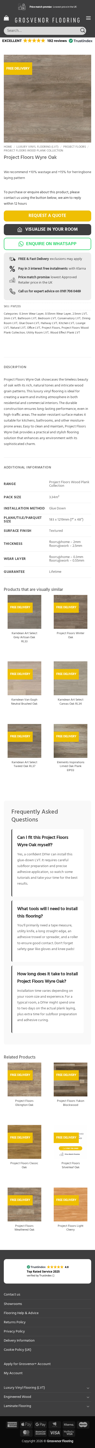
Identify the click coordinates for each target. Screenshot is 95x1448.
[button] (6, 17)
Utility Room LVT (37, 332)
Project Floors (74, 146)
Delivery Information (19, 1341)
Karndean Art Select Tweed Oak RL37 (24, 765)
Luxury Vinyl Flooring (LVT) (37, 146)
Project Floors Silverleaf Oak (71, 1166)
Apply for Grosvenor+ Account (27, 1364)
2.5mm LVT (79, 314)
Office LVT (33, 328)
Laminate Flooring (17, 1406)
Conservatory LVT (69, 318)
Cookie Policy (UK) (17, 1350)
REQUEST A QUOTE (47, 215)
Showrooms (13, 1304)
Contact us (12, 1295)
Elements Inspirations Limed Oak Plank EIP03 (70, 767)
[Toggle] (88, 1388)
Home (8, 146)
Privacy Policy (14, 1331)
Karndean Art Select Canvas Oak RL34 (70, 702)
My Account (13, 1373)
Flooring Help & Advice (21, 1313)
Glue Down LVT (29, 323)
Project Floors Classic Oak (24, 1166)
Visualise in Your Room (51, 229)
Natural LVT (18, 328)
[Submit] (82, 31)
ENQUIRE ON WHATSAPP (51, 244)
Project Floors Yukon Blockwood (70, 1103)
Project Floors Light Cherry (70, 1228)
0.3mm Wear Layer (31, 314)
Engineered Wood (17, 1397)
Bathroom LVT (27, 318)
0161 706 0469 (70, 291)
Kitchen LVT (66, 323)
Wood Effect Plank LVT (65, 332)
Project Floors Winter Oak (70, 636)
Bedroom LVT (47, 318)
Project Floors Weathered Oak (24, 1228)
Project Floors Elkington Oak (24, 1103)
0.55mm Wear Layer (58, 314)
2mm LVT (10, 318)
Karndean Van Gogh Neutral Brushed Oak (24, 702)
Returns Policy (15, 1322)
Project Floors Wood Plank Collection (33, 150)
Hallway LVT (49, 323)
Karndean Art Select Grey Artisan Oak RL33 (24, 638)
